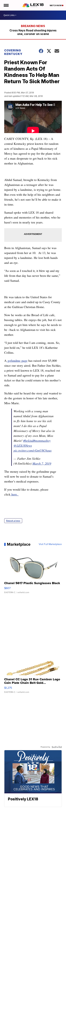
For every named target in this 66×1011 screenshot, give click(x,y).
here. (14, 494)
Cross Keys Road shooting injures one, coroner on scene (33, 32)
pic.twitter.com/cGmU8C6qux (33, 450)
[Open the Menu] (6, 5)
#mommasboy (42, 440)
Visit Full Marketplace (50, 544)
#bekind (28, 440)
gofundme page (17, 360)
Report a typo (13, 520)
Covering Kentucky (13, 52)
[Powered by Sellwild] (57, 747)
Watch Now (56, 5)
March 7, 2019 (41, 463)
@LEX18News (23, 445)
